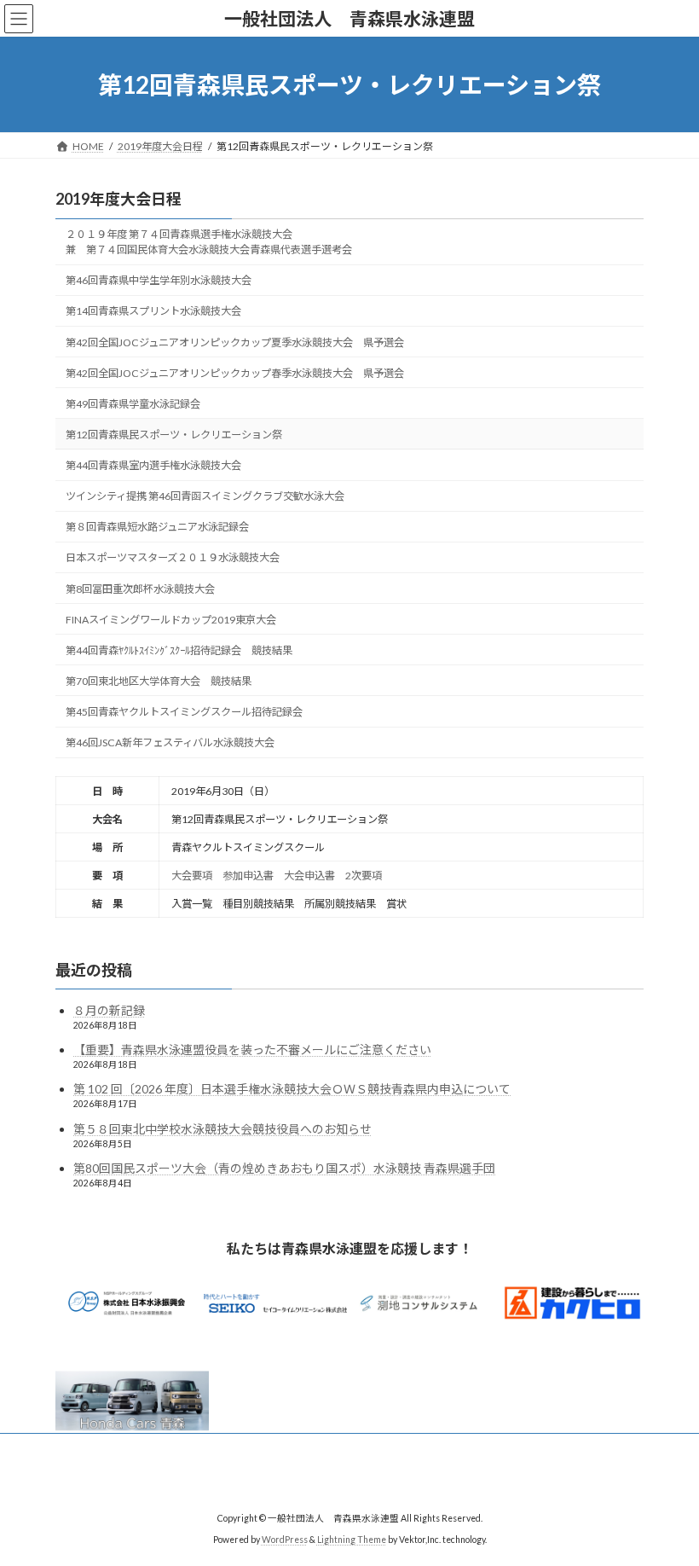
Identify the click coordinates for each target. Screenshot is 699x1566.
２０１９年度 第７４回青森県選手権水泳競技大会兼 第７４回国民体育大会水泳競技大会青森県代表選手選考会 (209, 242)
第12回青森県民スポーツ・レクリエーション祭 (174, 434)
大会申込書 (309, 875)
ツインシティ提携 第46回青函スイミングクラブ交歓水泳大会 (205, 496)
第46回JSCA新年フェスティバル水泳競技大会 (170, 742)
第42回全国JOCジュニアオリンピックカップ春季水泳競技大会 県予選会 (235, 373)
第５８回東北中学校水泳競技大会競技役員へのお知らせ (222, 1129)
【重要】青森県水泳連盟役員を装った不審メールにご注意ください (252, 1049)
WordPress (285, 1539)
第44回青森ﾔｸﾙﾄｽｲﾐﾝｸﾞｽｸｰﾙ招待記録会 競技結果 (179, 650)
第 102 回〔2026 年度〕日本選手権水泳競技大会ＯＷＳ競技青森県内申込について (292, 1089)
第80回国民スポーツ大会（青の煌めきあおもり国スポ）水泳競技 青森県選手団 (284, 1168)
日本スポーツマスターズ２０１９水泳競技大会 (173, 557)
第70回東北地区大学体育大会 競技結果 (158, 681)
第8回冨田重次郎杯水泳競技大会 (140, 589)
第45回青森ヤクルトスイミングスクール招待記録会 (184, 711)
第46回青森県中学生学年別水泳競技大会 (158, 280)
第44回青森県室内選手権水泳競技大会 (153, 465)
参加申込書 (248, 875)
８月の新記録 (109, 1010)
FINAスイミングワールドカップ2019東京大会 (171, 619)
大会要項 (191, 875)
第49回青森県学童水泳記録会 (133, 403)
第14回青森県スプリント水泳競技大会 (153, 310)
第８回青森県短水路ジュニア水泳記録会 (157, 526)
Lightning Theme (351, 1539)
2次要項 (363, 875)
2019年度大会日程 (118, 198)
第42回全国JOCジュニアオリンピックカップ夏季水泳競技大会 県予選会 (235, 342)
